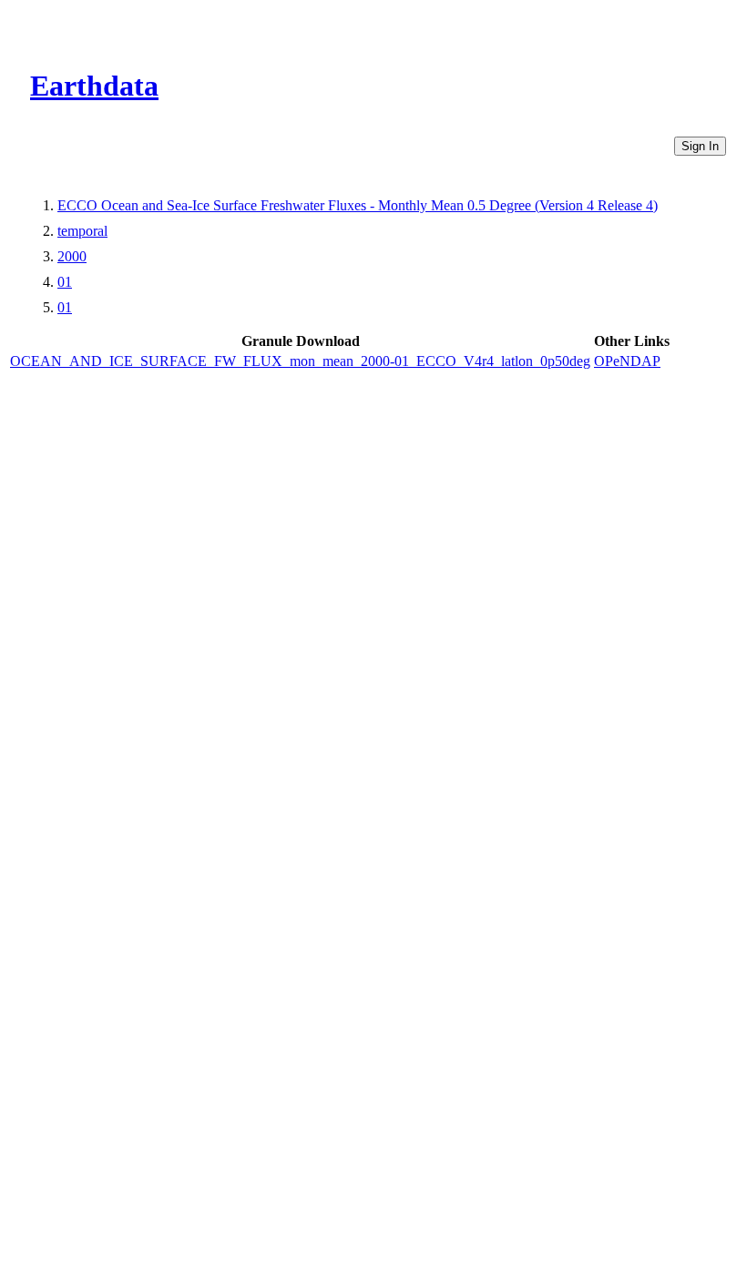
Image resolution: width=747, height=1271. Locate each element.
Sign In (700, 146)
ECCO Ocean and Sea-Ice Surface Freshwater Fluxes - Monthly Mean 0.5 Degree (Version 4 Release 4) (357, 205)
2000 (72, 256)
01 (64, 282)
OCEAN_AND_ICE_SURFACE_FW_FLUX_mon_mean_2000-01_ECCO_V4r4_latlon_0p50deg (300, 361)
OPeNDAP (627, 361)
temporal (82, 231)
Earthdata (94, 85)
